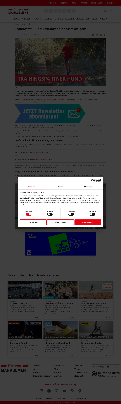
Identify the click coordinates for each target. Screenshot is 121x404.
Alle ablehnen (33, 222)
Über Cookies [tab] (88, 186)
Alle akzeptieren (87, 222)
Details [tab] (60, 186)
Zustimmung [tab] (32, 186)
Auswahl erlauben (60, 222)
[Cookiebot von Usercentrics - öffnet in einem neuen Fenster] (92, 180)
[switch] (50, 214)
